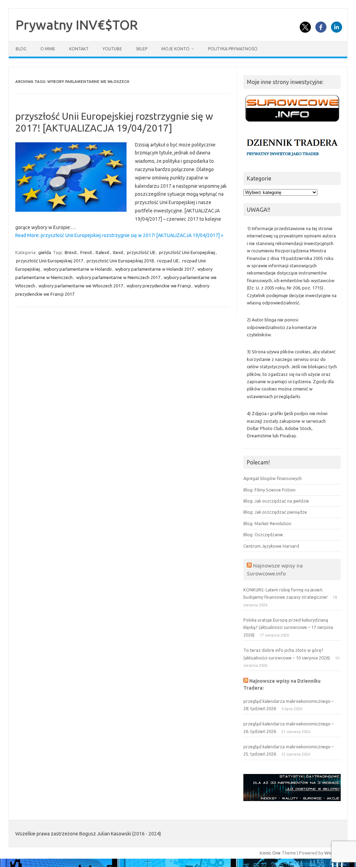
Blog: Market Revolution (267, 523)
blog (21, 49)
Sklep (141, 49)
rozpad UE (168, 260)
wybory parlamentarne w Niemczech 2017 (118, 277)
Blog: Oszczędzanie (263, 534)
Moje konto (175, 49)
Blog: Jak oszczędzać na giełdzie (276, 500)
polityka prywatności (232, 49)
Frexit (86, 252)
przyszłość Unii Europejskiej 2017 (49, 260)
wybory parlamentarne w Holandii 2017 (154, 269)
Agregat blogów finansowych (272, 478)
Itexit (118, 252)
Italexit (103, 252)
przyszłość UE (141, 252)
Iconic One (270, 852)
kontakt (79, 49)
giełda (44, 252)
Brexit (71, 252)
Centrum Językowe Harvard (271, 546)
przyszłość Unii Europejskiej (187, 252)
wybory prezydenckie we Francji (159, 285)
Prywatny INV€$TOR (77, 24)
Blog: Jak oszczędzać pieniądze (275, 512)
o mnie (47, 49)
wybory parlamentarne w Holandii (77, 269)
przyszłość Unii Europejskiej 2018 (120, 260)
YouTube (112, 49)
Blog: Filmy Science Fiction (269, 489)
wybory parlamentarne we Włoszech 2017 (81, 285)
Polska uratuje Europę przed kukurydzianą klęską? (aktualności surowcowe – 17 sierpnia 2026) (288, 627)
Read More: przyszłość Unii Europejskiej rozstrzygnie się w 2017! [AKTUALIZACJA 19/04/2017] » (119, 235)
